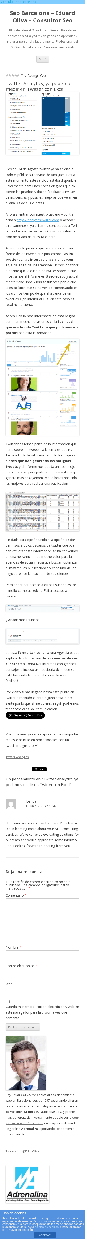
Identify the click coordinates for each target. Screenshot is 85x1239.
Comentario (16, 895)
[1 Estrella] (7, 75)
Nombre (13, 947)
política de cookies (47, 1227)
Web (9, 984)
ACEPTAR (45, 1235)
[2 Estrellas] (9, 75)
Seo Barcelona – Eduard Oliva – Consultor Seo (42, 16)
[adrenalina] (27, 1202)
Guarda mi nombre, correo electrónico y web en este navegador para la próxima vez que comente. (42, 1012)
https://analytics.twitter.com (38, 220)
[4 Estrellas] (15, 75)
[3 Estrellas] (12, 75)
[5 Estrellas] (18, 75)
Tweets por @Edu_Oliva (22, 1151)
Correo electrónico (21, 965)
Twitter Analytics (17, 757)
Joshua (31, 801)
